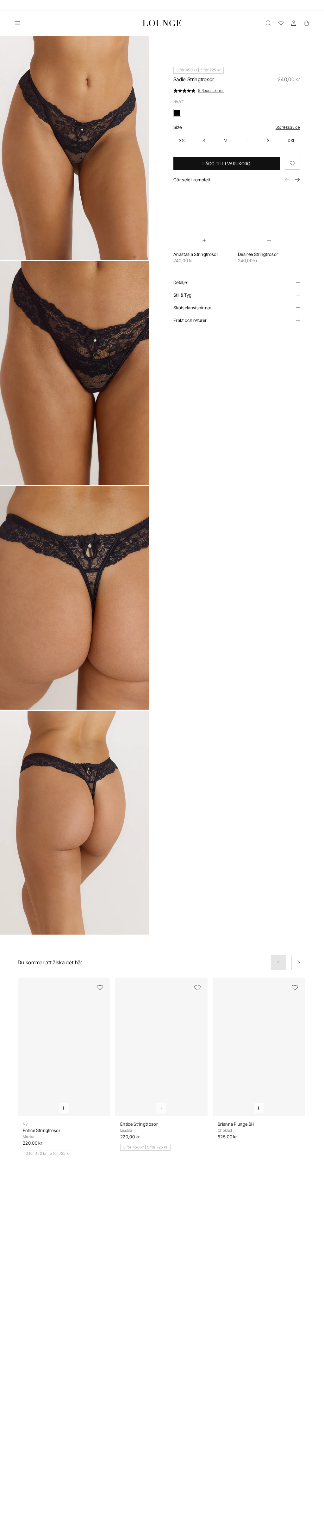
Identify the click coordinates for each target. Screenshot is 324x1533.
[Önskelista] (281, 23)
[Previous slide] (278, 962)
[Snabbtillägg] (204, 240)
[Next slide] (298, 962)
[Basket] (306, 23)
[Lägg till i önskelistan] (292, 163)
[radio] (181, 140)
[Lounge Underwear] (162, 23)
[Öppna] (18, 23)
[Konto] (294, 23)
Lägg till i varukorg (226, 163)
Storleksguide (288, 127)
